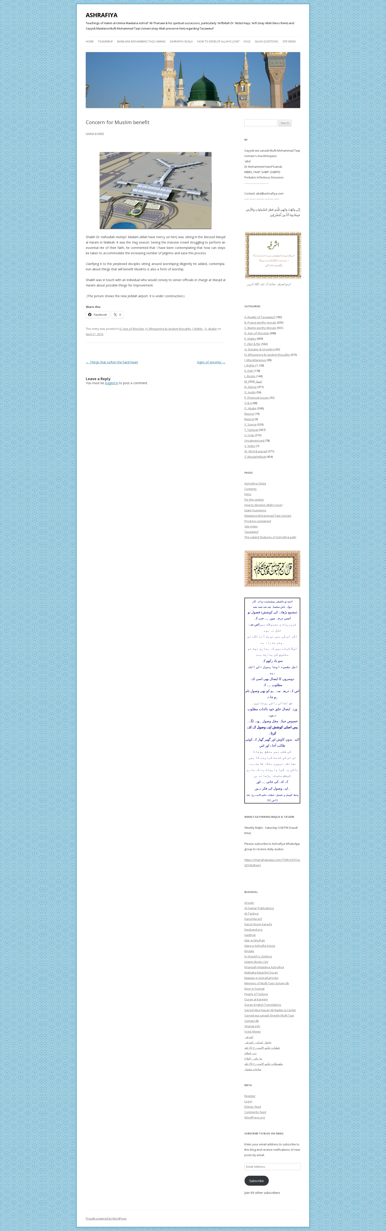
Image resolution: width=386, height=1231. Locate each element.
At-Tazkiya (251, 913)
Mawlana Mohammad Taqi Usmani (141, 41)
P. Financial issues (256, 398)
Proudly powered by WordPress (106, 1218)
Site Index (289, 41)
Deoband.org (253, 930)
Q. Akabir (211, 329)
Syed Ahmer (252, 1032)
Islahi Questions (266, 41)
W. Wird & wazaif (255, 451)
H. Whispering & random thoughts (168, 329)
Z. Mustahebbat (255, 457)
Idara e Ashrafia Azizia (259, 946)
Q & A (248, 403)
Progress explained (257, 521)
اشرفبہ (248, 1037)
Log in (248, 1101)
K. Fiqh (248, 371)
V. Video (249, 446)
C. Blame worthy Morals (260, 328)
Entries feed (252, 1107)
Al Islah (249, 903)
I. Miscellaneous (255, 360)
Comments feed (255, 1112)
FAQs (247, 41)
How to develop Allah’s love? (218, 41)
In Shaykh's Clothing (258, 956)
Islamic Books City (256, 962)
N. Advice (250, 387)
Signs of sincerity (211, 362)
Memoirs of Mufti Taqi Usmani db (266, 983)
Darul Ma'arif (253, 919)
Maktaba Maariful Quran (261, 972)
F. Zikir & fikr (252, 344)
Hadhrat (250, 935)
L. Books (250, 376)
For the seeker (254, 500)
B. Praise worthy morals (260, 322)
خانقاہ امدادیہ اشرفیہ (257, 1042)
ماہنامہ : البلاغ (253, 1058)
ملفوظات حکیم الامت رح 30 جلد (263, 1064)
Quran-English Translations (262, 1005)
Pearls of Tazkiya (256, 994)
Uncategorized (254, 441)
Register (250, 1096)
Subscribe (256, 1180)
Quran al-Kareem (256, 999)
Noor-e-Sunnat (254, 989)
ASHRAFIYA (101, 15)
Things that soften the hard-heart (112, 362)
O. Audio (250, 392)
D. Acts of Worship (132, 329)
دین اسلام (250, 1053)
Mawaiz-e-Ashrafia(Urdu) (261, 978)
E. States (250, 339)
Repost (249, 414)
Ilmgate (249, 951)
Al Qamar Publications (259, 908)
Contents (250, 489)
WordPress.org (254, 1117)
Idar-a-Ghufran (254, 940)
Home (90, 41)
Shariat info (252, 1026)
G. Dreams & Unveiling (259, 349)
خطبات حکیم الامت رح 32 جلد (262, 1048)
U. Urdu (249, 435)
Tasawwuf (105, 41)
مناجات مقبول (252, 1069)
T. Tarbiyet (251, 430)
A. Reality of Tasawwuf (259, 317)
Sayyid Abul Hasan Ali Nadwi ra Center (270, 1010)
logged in (111, 383)
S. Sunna (250, 424)
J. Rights (197, 329)
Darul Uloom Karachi (258, 924)
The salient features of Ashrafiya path (270, 537)
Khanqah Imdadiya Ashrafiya (264, 967)
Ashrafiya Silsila (181, 41)
